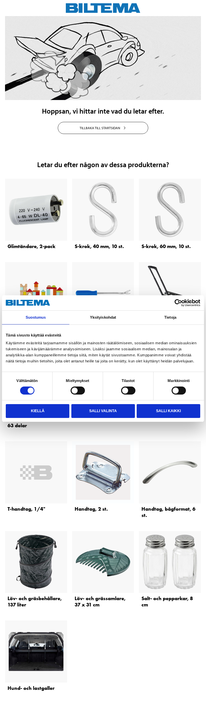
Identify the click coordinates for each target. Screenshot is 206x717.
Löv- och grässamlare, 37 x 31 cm (100, 601)
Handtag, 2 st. (91, 509)
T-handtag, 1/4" (26, 509)
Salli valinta (103, 411)
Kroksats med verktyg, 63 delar (34, 422)
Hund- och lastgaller (31, 688)
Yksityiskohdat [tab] (103, 317)
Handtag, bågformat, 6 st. (168, 512)
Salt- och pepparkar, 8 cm (167, 601)
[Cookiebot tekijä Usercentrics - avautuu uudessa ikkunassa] (178, 303)
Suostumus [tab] (36, 317)
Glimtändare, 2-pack (32, 246)
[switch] (78, 391)
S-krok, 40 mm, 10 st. (99, 246)
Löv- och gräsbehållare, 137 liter (35, 601)
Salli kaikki (168, 411)
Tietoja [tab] (170, 317)
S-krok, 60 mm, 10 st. (166, 246)
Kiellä (37, 411)
